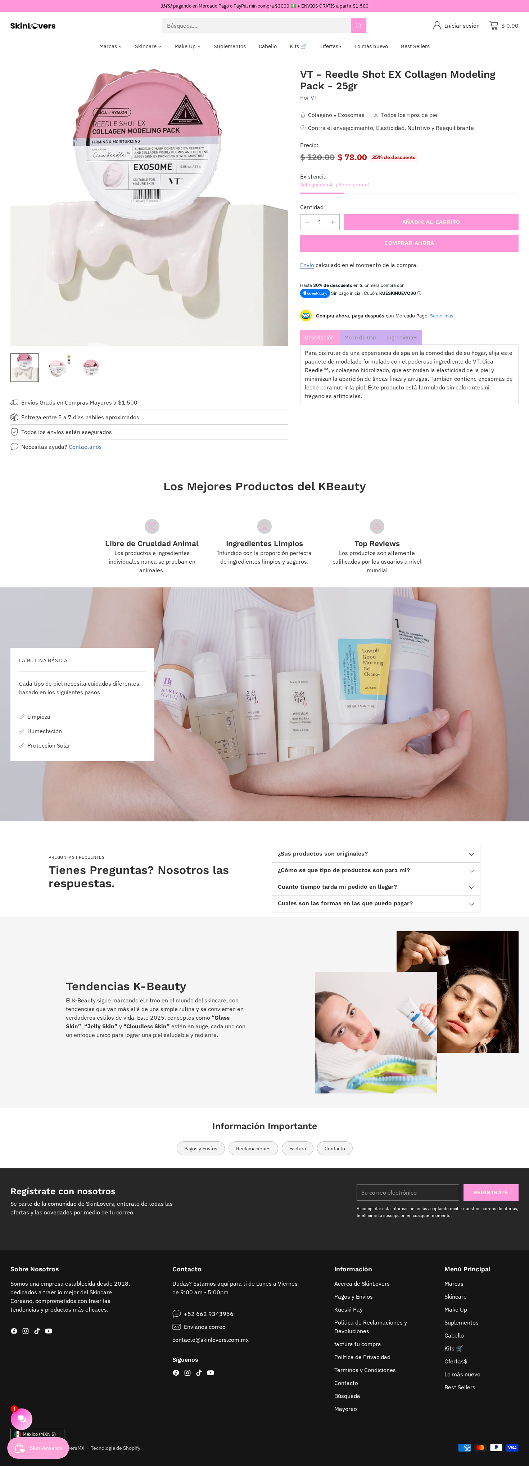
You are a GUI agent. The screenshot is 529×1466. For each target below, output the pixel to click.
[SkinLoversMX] (32, 25)
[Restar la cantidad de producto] (306, 222)
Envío (307, 265)
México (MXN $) (39, 1434)
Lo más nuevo (462, 1374)
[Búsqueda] (359, 25)
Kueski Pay (348, 1309)
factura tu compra (357, 1344)
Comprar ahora (409, 243)
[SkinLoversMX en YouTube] (48, 1332)
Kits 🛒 (453, 1348)
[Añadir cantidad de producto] (332, 222)
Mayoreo (345, 1408)
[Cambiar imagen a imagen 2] (58, 367)
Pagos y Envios (353, 1296)
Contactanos (85, 446)
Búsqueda (347, 1395)
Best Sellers (459, 1387)
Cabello (454, 1335)
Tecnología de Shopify (115, 1447)
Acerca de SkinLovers (362, 1283)
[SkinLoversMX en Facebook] (14, 1332)
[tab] (320, 337)
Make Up (455, 1309)
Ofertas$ (455, 1361)
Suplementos (461, 1322)
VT (314, 97)
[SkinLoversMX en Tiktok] (37, 1332)
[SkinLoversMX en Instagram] (25, 1332)
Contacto (346, 1382)
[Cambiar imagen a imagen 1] (24, 367)
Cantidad (312, 207)
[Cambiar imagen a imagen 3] (91, 367)
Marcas (454, 1283)
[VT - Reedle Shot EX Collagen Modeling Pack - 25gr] (149, 208)
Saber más (441, 315)
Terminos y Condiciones (365, 1369)
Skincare (455, 1296)
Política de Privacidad (362, 1357)
